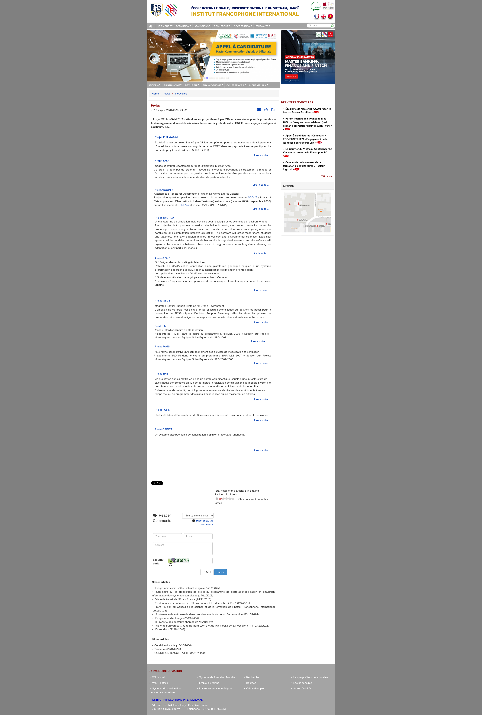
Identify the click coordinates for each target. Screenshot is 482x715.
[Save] (273, 109)
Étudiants (261, 26)
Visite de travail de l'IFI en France (175, 599)
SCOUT (252, 197)
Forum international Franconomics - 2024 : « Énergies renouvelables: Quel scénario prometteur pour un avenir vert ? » (307, 124)
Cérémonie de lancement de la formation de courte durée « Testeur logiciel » (304, 166)
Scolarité (159, 649)
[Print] (266, 109)
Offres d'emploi (254, 688)
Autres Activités (301, 688)
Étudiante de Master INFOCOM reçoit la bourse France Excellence (307, 110)
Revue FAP (191, 85)
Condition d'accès (164, 645)
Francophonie (212, 85)
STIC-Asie (184, 204)
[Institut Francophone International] (164, 10)
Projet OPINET (163, 429)
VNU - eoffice (159, 682)
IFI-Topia (154, 85)
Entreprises (162, 629)
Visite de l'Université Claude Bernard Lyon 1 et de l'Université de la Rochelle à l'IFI (204, 625)
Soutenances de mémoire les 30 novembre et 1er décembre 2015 (194, 603)
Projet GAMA (162, 258)
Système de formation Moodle (216, 677)
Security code (158, 561)
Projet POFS (162, 409)
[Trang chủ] (151, 26)
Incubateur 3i (257, 85)
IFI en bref (164, 26)
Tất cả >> (326, 176)
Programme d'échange (169, 618)
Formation (182, 26)
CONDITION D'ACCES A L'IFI (171, 652)
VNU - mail (158, 677)
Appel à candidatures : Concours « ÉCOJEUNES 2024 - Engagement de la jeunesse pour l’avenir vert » (305, 139)
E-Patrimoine (172, 85)
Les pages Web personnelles (310, 677)
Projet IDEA (162, 160)
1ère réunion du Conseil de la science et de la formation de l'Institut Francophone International (215, 606)
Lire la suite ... (262, 155)
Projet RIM (160, 326)
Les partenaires (302, 682)
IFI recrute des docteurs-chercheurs (176, 621)
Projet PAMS (162, 346)
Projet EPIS (161, 373)
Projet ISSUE (162, 300)
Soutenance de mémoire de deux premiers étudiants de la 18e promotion (199, 614)
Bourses (250, 682)
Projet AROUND (163, 189)
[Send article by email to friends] (259, 109)
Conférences (235, 85)
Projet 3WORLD (164, 217)
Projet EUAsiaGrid (166, 137)
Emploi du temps (208, 682)
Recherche (221, 26)
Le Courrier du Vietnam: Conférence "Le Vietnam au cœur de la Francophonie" (307, 151)
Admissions (201, 26)
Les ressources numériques (215, 688)
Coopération (242, 26)
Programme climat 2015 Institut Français (179, 587)
